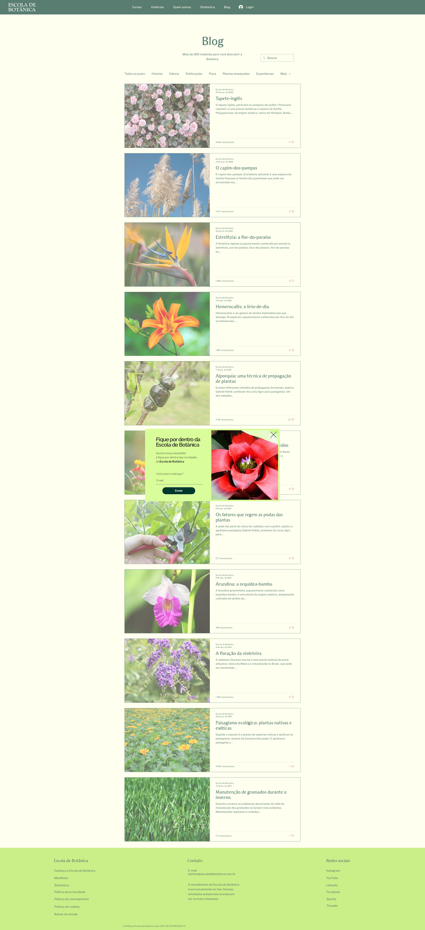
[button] (273, 435)
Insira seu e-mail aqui (169, 473)
